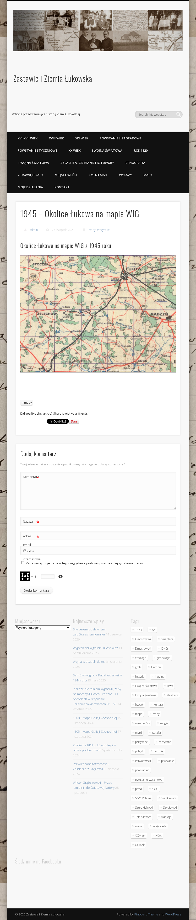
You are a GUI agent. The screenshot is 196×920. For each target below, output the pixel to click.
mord (138, 733)
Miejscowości (66, 175)
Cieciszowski (143, 639)
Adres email (31, 540)
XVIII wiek (56, 138)
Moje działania (30, 187)
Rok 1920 (140, 150)
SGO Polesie (143, 798)
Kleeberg (172, 695)
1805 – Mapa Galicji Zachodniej (95, 731)
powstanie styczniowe (149, 779)
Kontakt (62, 187)
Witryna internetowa (31, 554)
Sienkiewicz (168, 798)
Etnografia (135, 162)
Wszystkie (103, 230)
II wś (170, 686)
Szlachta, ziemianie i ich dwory (87, 162)
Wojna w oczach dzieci (89, 661)
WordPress (173, 914)
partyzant (164, 742)
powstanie (167, 761)
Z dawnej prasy (30, 175)
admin (34, 230)
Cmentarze (98, 175)
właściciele (159, 826)
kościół (139, 705)
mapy (28, 402)
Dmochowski (143, 648)
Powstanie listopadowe (120, 138)
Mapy (147, 175)
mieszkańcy (142, 723)
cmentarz (167, 639)
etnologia (141, 658)
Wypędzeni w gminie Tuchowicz (95, 648)
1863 (138, 630)
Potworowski (143, 761)
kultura (158, 705)
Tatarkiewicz (143, 817)
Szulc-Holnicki (144, 808)
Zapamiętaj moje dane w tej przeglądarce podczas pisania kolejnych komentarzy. (85, 563)
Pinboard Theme (146, 914)
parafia (156, 733)
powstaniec (142, 770)
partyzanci (141, 742)
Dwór (164, 648)
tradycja (166, 817)
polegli (139, 751)
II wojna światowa (33, 162)
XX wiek (75, 150)
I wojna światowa (107, 150)
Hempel (156, 667)
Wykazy (125, 175)
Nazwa (31, 522)
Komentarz (31, 477)
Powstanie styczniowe (37, 150)
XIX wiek (81, 138)
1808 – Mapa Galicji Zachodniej (95, 718)
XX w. (159, 836)
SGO (155, 789)
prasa (138, 789)
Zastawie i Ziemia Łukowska (52, 78)
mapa (138, 714)
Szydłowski (170, 808)
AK (153, 630)
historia (139, 676)
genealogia (163, 658)
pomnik (158, 751)
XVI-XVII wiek (28, 138)
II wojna (159, 676)
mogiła (164, 723)
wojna (138, 826)
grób (138, 667)
